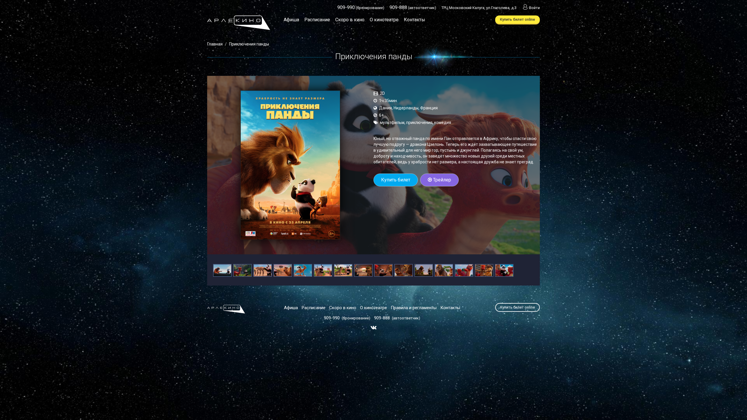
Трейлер (441, 180)
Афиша (291, 19)
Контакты (414, 19)
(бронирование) (360, 8)
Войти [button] (534, 8)
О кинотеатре (384, 19)
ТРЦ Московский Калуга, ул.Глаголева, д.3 (478, 8)
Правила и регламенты (414, 307)
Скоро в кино (349, 19)
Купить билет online (517, 19)
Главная (215, 44)
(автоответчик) (413, 8)
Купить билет (395, 180)
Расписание (317, 19)
